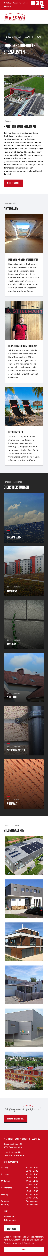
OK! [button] (24, 1250)
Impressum (9, 1216)
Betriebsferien (15, 432)
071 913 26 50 (18, 1155)
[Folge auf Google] (41, 3)
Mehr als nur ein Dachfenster (23, 259)
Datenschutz (10, 1220)
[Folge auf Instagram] (37, 3)
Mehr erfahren (13, 183)
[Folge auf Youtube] (42, 7)
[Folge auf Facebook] (33, 3)
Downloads (11, 1228)
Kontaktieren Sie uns (15, 1118)
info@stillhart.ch (18, 1152)
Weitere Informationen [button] (24, 1243)
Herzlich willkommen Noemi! (22, 346)
